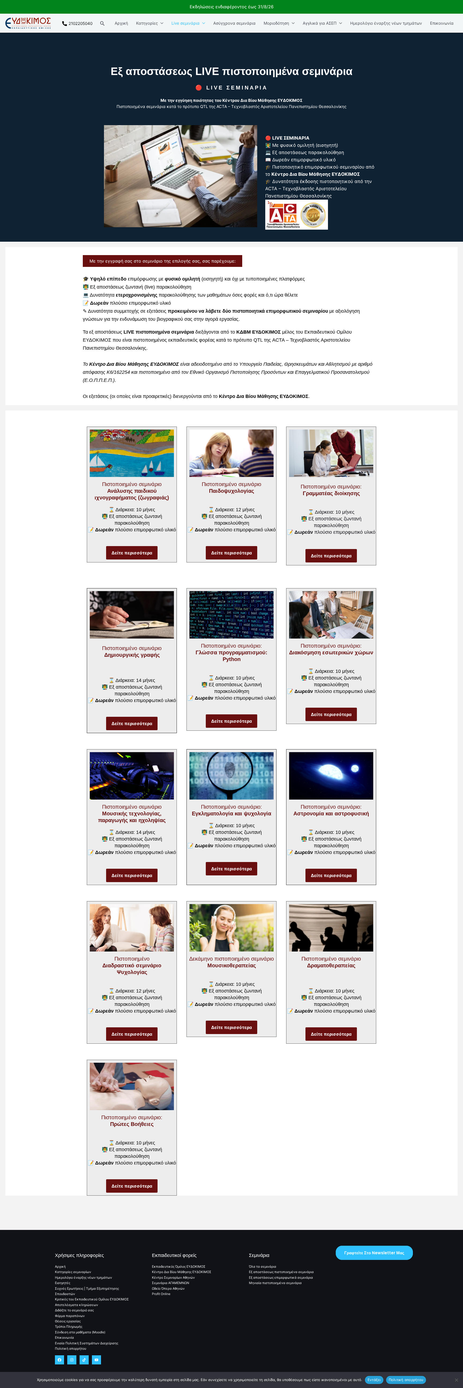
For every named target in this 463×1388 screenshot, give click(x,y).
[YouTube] (96, 1359)
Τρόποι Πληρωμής (68, 1326)
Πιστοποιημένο (131, 965)
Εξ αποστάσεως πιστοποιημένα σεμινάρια (281, 1272)
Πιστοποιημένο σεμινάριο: (231, 652)
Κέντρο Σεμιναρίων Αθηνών (173, 1277)
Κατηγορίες (147, 23)
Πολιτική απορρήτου (70, 1348)
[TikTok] (84, 1359)
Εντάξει (374, 1380)
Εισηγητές (62, 1283)
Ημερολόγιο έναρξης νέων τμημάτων (386, 23)
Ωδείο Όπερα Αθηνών (168, 1288)
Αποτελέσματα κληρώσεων (76, 1305)
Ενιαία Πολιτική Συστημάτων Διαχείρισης (86, 1343)
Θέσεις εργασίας (68, 1321)
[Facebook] (59, 1359)
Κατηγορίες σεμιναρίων (73, 1272)
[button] (102, 23)
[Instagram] (71, 1359)
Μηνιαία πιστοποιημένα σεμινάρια (275, 1283)
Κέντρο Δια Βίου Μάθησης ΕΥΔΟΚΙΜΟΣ (181, 1272)
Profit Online (161, 1294)
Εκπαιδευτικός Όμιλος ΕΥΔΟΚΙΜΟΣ (179, 1266)
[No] (456, 1380)
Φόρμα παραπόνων (70, 1316)
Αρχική (121, 23)
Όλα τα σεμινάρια (262, 1266)
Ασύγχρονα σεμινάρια (234, 23)
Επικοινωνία (442, 23)
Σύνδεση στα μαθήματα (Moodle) (80, 1332)
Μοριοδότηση (276, 23)
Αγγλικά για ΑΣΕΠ (320, 23)
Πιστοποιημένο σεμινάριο (132, 491)
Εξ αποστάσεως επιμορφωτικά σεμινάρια (281, 1277)
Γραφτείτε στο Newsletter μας (374, 1253)
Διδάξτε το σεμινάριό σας (74, 1310)
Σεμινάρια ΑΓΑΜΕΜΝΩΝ (170, 1283)
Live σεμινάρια (185, 23)
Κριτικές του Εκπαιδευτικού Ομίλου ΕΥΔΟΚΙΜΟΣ (92, 1299)
